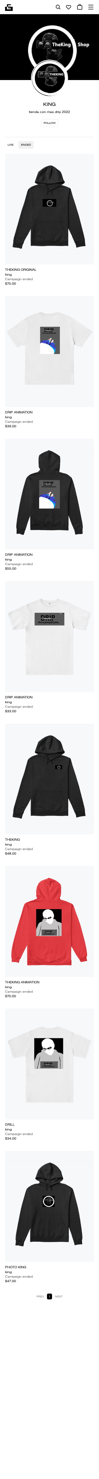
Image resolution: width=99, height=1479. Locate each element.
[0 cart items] (79, 7)
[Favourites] (68, 7)
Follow (50, 123)
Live (10, 144)
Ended (26, 144)
